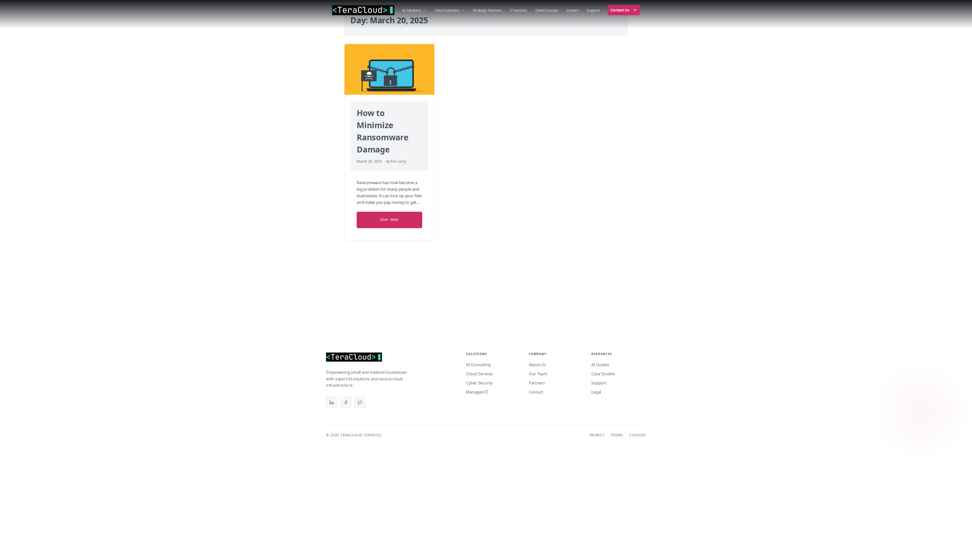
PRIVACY (597, 435)
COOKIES (637, 435)
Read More (389, 220)
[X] (360, 402)
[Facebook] (345, 402)
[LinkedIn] (331, 402)
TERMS (617, 435)
